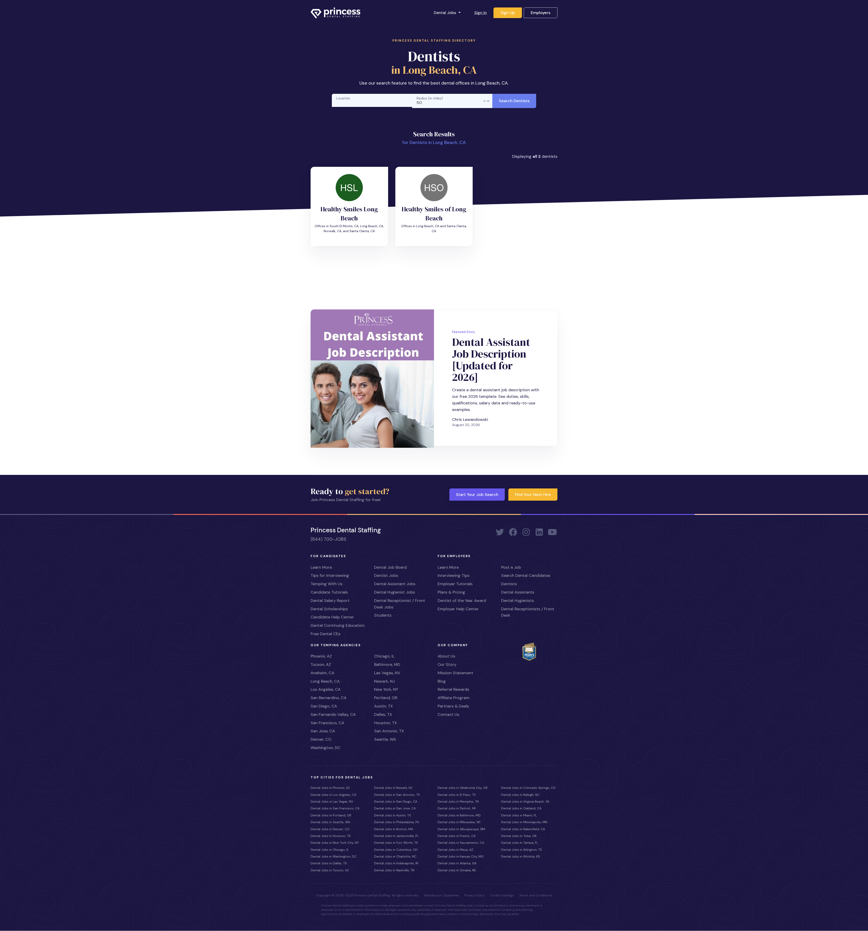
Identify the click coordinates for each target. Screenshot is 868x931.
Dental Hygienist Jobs (394, 592)
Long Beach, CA (325, 681)
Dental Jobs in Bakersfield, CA (523, 829)
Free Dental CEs (325, 633)
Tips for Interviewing (330, 575)
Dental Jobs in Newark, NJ (393, 788)
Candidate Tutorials (329, 592)
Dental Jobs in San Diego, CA (395, 801)
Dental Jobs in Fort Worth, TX (396, 843)
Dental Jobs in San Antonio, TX (397, 795)
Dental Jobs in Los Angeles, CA (333, 795)
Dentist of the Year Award (462, 600)
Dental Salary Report (330, 600)
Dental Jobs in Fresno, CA (457, 836)
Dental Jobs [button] (445, 12)
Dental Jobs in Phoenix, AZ (330, 788)
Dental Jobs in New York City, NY (335, 843)
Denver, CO (321, 739)
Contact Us (448, 714)
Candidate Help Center (332, 617)
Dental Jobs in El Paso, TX (457, 795)
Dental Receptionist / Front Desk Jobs (399, 604)
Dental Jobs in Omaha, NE (457, 870)
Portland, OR (385, 697)
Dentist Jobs (386, 575)
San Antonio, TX (389, 731)
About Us (446, 656)
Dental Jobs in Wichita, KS (520, 856)
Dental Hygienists (517, 600)
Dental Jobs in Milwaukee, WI (459, 822)
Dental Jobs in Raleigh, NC (520, 795)
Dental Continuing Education (338, 625)
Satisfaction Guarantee (441, 895)
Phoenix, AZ (321, 656)
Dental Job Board (390, 567)
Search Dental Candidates (525, 575)
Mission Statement (455, 673)
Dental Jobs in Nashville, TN (394, 870)
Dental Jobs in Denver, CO (330, 829)
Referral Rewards (453, 689)
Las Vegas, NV (387, 673)
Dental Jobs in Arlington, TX (521, 850)
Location (343, 98)
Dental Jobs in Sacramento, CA (461, 843)
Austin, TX (383, 706)
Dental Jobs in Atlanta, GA (457, 863)
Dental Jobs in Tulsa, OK (519, 836)
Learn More (321, 567)
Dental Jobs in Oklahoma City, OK (463, 788)
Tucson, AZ (321, 664)
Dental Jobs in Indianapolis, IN (396, 863)
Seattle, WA (385, 739)
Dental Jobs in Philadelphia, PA (396, 822)
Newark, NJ (384, 681)
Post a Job (511, 567)
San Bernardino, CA (329, 697)
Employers (540, 12)
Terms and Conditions (535, 895)
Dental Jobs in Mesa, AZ (455, 850)
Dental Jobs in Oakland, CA (521, 808)
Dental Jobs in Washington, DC (333, 856)
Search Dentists (514, 101)
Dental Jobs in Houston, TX (331, 836)
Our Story (447, 664)
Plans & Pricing (451, 592)
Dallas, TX (383, 714)
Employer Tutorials (455, 584)
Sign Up (507, 12)
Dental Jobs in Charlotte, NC (395, 856)
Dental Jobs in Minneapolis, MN (524, 822)
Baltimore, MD (387, 664)
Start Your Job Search (477, 494)
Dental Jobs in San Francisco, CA (335, 808)
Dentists (509, 584)
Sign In (480, 12)
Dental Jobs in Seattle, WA (330, 822)
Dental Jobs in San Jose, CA (395, 808)
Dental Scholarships (329, 609)
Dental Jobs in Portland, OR (331, 815)
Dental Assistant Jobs (394, 584)
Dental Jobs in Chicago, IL (330, 850)
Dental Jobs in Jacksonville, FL (396, 836)
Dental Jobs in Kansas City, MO (461, 856)
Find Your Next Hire (533, 494)
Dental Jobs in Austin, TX (392, 815)
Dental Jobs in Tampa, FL (519, 843)
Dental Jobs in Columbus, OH (395, 850)
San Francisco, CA (327, 723)
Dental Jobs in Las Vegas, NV (332, 801)
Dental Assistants (517, 592)
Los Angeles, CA (326, 689)
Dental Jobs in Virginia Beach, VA (525, 801)
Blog (442, 681)
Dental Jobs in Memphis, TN (458, 801)
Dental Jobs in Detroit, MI (457, 808)
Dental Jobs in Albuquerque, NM (461, 829)
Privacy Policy (474, 895)
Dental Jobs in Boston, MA (393, 829)
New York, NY (386, 689)
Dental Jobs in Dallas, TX (329, 863)
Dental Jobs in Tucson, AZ (330, 870)
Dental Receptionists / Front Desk (527, 612)
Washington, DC (325, 747)
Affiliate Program (453, 697)
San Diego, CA (324, 706)
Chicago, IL (384, 656)
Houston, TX (385, 723)
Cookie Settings (502, 895)
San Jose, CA (323, 731)
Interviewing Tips (453, 575)
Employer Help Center (458, 609)
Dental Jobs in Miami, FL (519, 815)
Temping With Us (326, 584)
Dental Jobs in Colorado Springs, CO (528, 788)
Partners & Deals (453, 706)
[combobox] (452, 101)
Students (383, 615)
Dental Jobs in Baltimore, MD (459, 815)
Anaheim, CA (322, 673)
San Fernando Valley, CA (333, 714)
